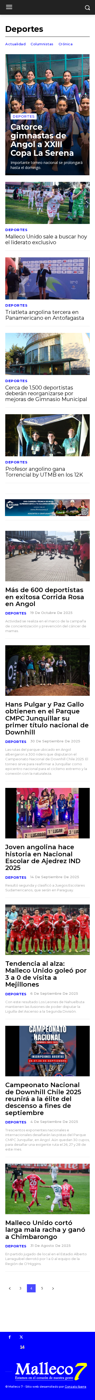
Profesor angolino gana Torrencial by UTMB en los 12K (44, 472)
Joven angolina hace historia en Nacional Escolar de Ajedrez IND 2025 (42, 857)
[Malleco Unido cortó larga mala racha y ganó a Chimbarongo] (47, 1189)
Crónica (66, 44)
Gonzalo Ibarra (75, 1386)
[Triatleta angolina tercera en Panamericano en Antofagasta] (47, 278)
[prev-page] (9, 1288)
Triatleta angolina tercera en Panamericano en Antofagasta (44, 315)
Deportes (24, 116)
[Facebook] (9, 1337)
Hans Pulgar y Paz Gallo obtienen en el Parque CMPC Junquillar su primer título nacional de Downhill (47, 718)
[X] (21, 1337)
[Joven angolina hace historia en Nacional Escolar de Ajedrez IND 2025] (47, 813)
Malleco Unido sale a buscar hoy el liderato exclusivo (46, 239)
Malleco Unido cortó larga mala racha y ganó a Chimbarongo (45, 1230)
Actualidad (15, 44)
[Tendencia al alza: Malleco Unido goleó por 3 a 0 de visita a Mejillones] (47, 929)
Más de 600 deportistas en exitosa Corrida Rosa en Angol (44, 597)
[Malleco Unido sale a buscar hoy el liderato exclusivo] (47, 203)
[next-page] (53, 1288)
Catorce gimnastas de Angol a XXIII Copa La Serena (42, 140)
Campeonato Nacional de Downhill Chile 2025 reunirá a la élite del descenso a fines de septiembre (43, 1099)
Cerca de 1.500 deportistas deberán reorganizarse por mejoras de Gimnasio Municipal (46, 393)
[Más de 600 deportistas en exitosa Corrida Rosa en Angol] (47, 556)
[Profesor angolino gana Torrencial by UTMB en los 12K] (47, 435)
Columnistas (42, 44)
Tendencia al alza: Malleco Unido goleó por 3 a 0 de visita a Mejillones (46, 974)
